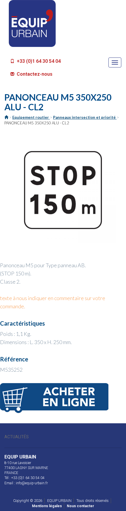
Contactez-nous (34, 74)
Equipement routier (31, 117)
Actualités (16, 436)
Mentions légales (47, 506)
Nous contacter (80, 506)
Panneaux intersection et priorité (85, 117)
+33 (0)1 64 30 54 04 (38, 61)
